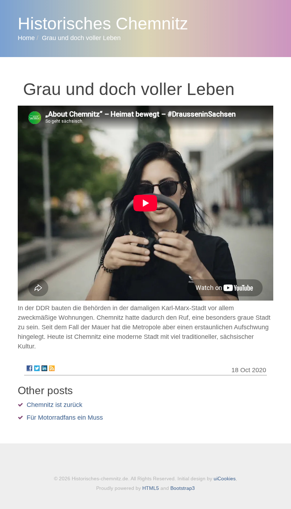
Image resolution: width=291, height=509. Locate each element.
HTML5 (150, 488)
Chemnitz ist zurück (54, 404)
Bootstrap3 (182, 488)
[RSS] (52, 368)
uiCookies (225, 478)
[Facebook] (29, 368)
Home (26, 37)
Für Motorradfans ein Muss (65, 417)
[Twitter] (37, 368)
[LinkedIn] (44, 368)
